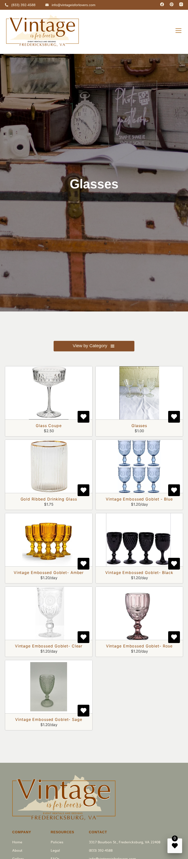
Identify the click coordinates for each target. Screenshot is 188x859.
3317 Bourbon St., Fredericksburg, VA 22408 (124, 842)
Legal (55, 850)
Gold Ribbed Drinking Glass (49, 499)
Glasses (139, 425)
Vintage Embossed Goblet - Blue (139, 499)
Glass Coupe (49, 425)
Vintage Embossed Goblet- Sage (48, 719)
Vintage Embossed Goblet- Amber (49, 572)
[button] (178, 30)
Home (17, 842)
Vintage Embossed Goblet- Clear (48, 646)
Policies (57, 842)
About (17, 850)
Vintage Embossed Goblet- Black (139, 572)
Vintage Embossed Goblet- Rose (139, 646)
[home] (42, 31)
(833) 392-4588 (101, 850)
